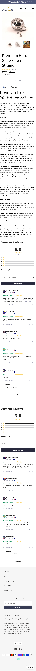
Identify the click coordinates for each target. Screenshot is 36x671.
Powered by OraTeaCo (23, 665)
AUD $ (17, 644)
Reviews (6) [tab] (5, 270)
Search (6, 576)
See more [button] (27, 301)
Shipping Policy (9, 581)
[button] (9, 69)
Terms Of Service (9, 586)
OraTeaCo (14, 665)
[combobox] (33, 277)
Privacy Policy (8, 590)
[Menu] (33, 8)
